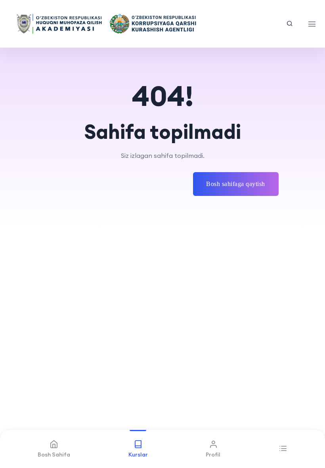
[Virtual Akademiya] (106, 24)
